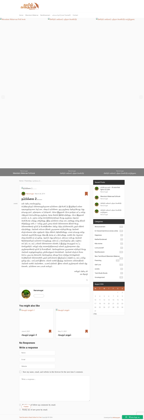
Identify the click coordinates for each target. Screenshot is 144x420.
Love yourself (99, 248)
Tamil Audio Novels (101, 273)
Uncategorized (100, 277)
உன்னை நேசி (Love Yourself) (61, 15)
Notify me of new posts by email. (35, 409)
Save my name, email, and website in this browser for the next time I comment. (53, 372)
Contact (75, 15)
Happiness (98, 235)
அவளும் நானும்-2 (29, 335)
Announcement (100, 227)
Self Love (98, 265)
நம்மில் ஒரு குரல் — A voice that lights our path (110, 188)
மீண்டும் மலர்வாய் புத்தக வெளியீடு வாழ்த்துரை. (110, 211)
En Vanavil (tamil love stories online (106, 231)
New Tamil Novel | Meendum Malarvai (107, 256)
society (97, 269)
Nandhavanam (45, 15)
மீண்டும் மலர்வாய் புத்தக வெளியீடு (110, 203)
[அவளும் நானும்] (73, 319)
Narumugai (30, 194)
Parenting (98, 260)
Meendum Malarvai (31, 15)
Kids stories (98, 243)
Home (21, 15)
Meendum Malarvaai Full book (110, 196)
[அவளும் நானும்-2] (36, 319)
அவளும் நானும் (64, 335)
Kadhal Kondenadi (101, 239)
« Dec (95, 314)
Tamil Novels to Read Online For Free (30, 417)
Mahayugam (116, 417)
